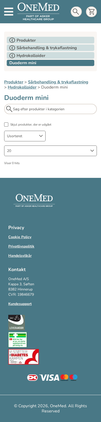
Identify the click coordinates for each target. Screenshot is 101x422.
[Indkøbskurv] (91, 11)
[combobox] (25, 136)
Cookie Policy (19, 237)
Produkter (13, 82)
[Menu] (8, 11)
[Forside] (38, 12)
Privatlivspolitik (21, 246)
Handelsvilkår (20, 255)
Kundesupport (20, 303)
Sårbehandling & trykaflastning (58, 82)
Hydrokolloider (22, 87)
